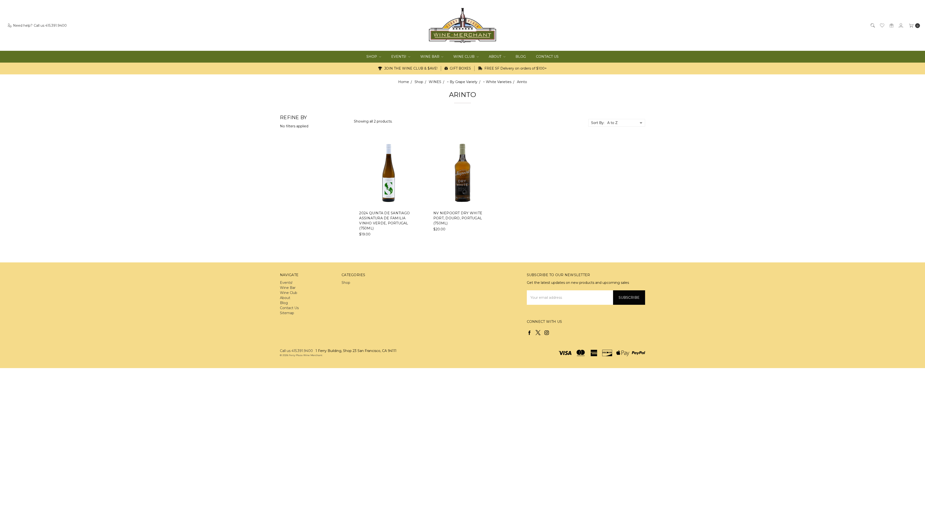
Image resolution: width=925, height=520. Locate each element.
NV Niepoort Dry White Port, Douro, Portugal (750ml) (457, 218)
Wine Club (464, 56)
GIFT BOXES (460, 68)
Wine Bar (430, 56)
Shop (372, 56)
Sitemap (287, 313)
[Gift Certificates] (891, 25)
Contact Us (547, 56)
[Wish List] (882, 25)
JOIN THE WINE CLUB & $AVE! (410, 68)
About (495, 56)
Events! (399, 56)
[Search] (872, 25)
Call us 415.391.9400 (296, 351)
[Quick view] (414, 147)
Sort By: (597, 123)
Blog (520, 56)
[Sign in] (900, 25)
